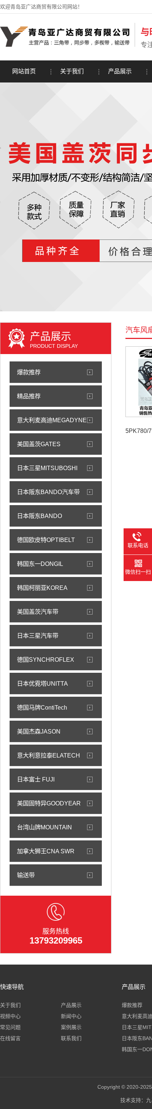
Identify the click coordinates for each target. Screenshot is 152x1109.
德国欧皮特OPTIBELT (46, 539)
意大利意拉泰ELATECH (48, 755)
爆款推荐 (29, 372)
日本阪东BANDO (39, 515)
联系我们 (71, 1038)
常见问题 (10, 1027)
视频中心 (10, 1016)
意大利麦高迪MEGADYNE (52, 420)
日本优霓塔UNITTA (42, 683)
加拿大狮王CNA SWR (46, 851)
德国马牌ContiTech (42, 707)
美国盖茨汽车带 (37, 611)
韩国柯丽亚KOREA (42, 587)
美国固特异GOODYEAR (49, 803)
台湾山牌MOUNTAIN (44, 827)
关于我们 (72, 71)
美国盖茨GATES (39, 444)
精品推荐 (29, 396)
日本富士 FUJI (36, 779)
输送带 (26, 875)
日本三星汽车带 (37, 635)
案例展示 (71, 1027)
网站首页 (24, 71)
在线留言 (10, 1038)
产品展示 (120, 71)
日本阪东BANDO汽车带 (48, 492)
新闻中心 (71, 1016)
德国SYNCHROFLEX (45, 659)
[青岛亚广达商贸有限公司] (65, 45)
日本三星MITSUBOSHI (47, 468)
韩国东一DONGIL (40, 563)
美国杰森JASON (39, 731)
